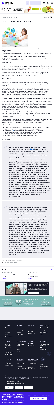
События (19, 325)
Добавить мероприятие (31, 367)
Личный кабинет (31, 342)
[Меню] (51, 3)
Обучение (31, 325)
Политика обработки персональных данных (15, 383)
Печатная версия (9, 350)
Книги (42, 359)
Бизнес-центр (21, 341)
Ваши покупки (31, 345)
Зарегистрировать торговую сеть (44, 344)
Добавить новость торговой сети (44, 348)
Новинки (42, 362)
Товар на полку (8, 354)
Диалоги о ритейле (44, 327)
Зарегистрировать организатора (32, 364)
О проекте (9, 387)
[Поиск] (48, 3)
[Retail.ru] (9, 3)
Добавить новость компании (9, 366)
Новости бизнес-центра (21, 344)
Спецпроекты (44, 325)
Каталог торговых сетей (21, 348)
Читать (7, 325)
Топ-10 (41, 364)
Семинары (30, 327)
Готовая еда (43, 330)
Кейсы (6, 334)
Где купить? (42, 368)
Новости (7, 330)
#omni (15, 262)
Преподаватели (32, 333)
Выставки (19, 332)
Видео (41, 334)
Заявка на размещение (8, 344)
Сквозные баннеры (9, 347)
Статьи (7, 327)
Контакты (28, 387)
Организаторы (20, 330)
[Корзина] (27, 3)
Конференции (20, 334)
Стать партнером (44, 332)
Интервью (7, 332)
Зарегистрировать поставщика (9, 362)
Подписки (30, 348)
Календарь (19, 327)
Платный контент (9, 352)
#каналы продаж (9, 262)
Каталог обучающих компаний (33, 330)
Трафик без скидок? (44, 366)
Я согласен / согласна (38, 398)
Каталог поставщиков (20, 352)
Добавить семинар (21, 368)
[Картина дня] (44, 3)
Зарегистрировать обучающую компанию (21, 365)
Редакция (19, 387)
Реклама (8, 341)
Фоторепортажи (9, 336)
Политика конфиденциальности (12, 381)
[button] (10, 325)
